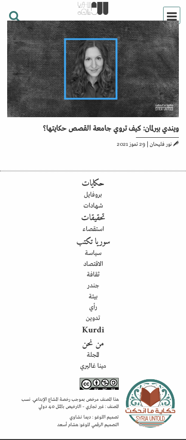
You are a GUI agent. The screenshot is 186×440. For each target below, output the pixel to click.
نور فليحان (161, 143)
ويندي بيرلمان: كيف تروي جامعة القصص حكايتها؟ (111, 127)
